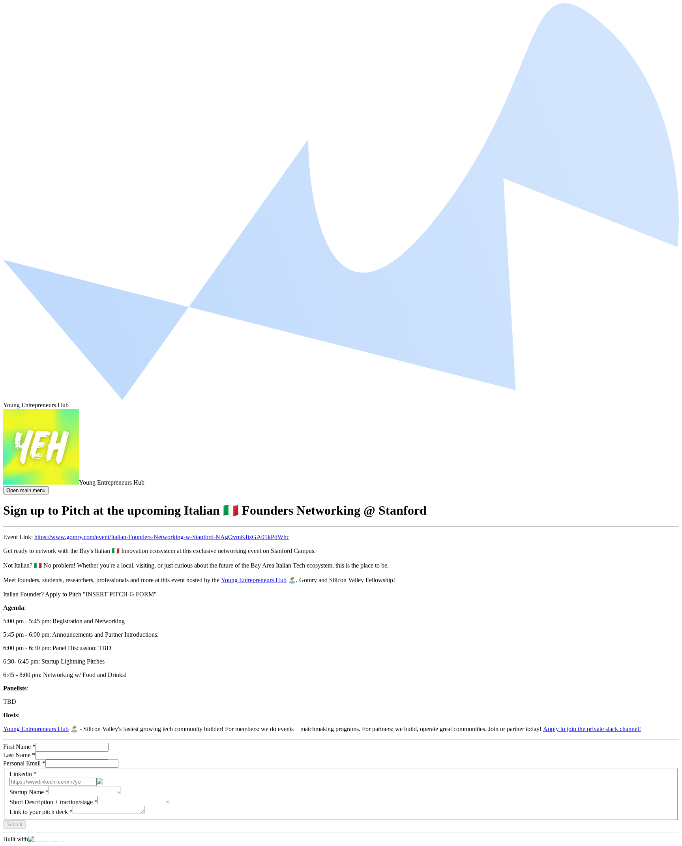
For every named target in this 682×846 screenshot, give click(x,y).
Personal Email (24, 763)
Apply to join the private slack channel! (592, 729)
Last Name (19, 755)
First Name (19, 746)
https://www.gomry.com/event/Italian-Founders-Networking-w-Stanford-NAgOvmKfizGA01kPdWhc (161, 537)
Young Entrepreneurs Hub (254, 580)
